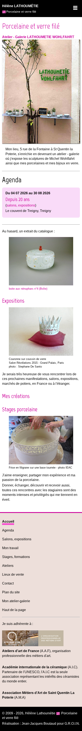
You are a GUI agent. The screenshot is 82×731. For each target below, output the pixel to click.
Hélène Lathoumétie (40, 713)
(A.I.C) (39, 667)
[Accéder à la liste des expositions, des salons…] (41, 354)
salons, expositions (21, 205)
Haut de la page (14, 610)
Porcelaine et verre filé (31, 26)
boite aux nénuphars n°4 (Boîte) (28, 288)
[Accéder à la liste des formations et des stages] (41, 463)
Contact (8, 583)
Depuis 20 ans (17, 199)
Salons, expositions (16, 539)
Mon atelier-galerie (16, 601)
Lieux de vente (13, 574)
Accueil (8, 521)
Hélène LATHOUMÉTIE (20, 6)
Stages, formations (16, 557)
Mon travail (10, 548)
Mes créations (16, 395)
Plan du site (11, 592)
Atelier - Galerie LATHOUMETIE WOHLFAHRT (38, 37)
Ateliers (7, 565)
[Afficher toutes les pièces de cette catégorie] (41, 284)
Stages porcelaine (19, 409)
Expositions (13, 300)
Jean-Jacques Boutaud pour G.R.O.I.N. (51, 723)
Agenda (8, 530)
